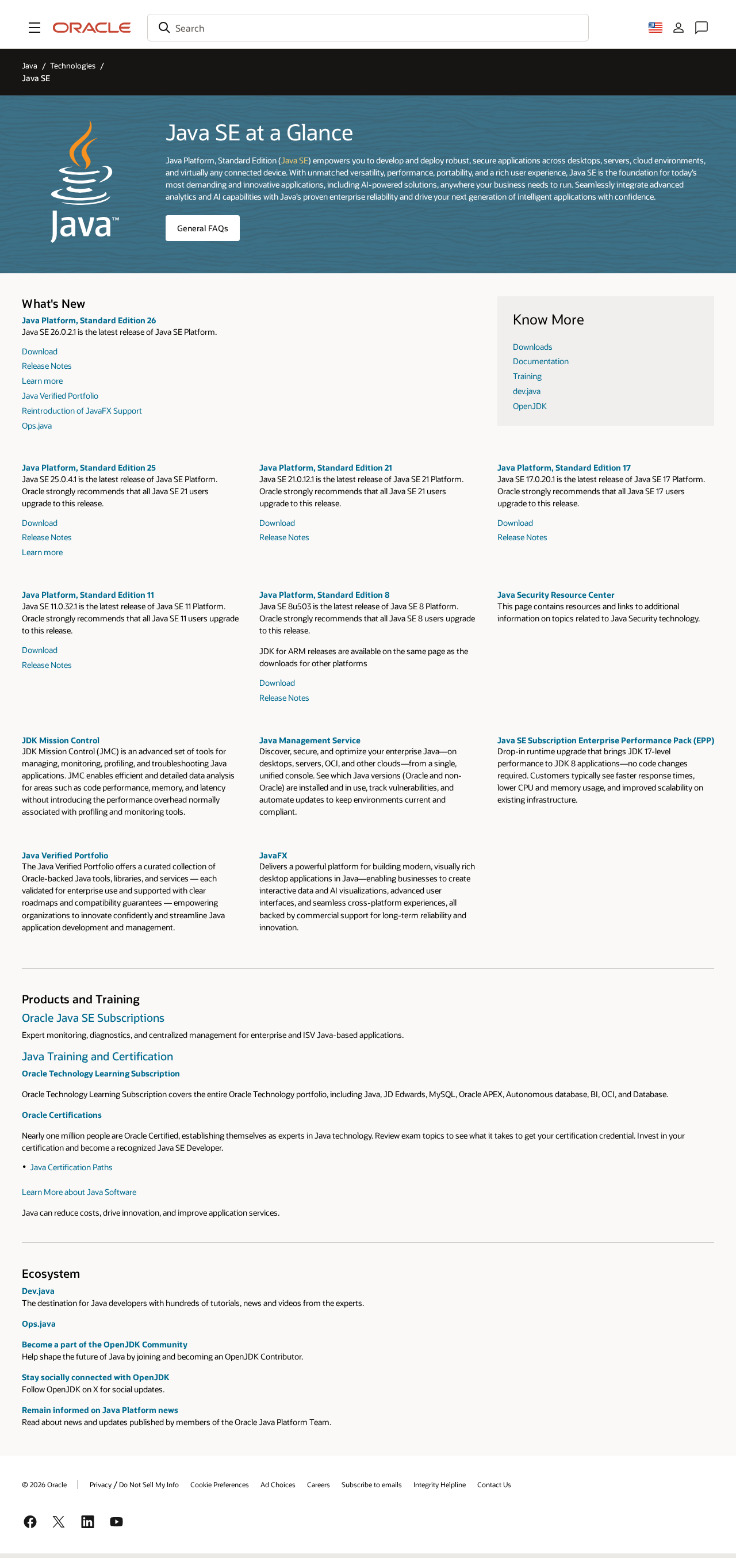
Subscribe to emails (372, 1484)
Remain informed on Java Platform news (100, 1410)
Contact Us (494, 1484)
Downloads (533, 347)
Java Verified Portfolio (60, 395)
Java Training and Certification (97, 1056)
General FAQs (202, 228)
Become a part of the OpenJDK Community (104, 1344)
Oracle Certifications (62, 1115)
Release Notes (47, 366)
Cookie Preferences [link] (219, 1484)
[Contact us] (701, 28)
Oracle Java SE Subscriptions (93, 1017)
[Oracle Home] (92, 27)
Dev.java (38, 1291)
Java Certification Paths (71, 1167)
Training (527, 376)
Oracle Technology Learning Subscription (101, 1073)
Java (29, 65)
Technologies (72, 65)
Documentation (541, 361)
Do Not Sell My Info (149, 1484)
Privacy (101, 1484)
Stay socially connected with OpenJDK (96, 1377)
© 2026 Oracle (44, 1484)
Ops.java (37, 425)
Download (39, 351)
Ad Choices (278, 1484)
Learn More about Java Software (79, 1192)
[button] (34, 28)
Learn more (42, 380)
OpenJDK (530, 406)
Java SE (294, 160)
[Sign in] (678, 28)
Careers (318, 1484)
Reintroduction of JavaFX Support (82, 410)
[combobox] (368, 27)
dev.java (526, 391)
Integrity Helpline (439, 1484)
